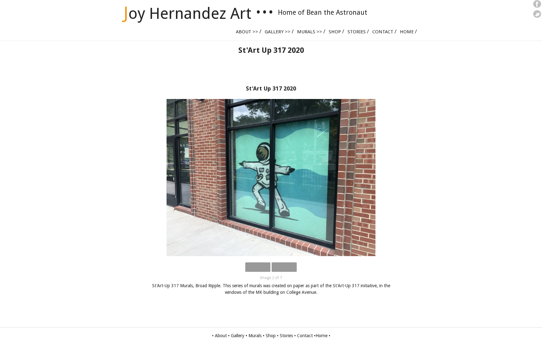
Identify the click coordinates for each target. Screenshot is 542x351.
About (221, 335)
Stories (357, 32)
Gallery (237, 335)
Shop (335, 32)
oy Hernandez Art (187, 13)
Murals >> (309, 32)
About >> (247, 32)
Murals (255, 335)
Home (407, 32)
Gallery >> (277, 32)
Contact (382, 32)
